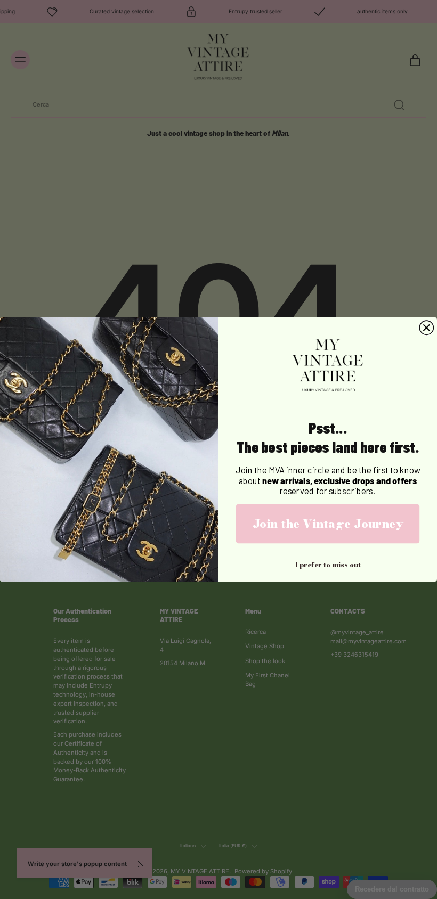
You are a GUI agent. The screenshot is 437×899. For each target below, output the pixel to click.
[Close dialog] (426, 327)
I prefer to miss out (328, 564)
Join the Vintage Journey (328, 523)
